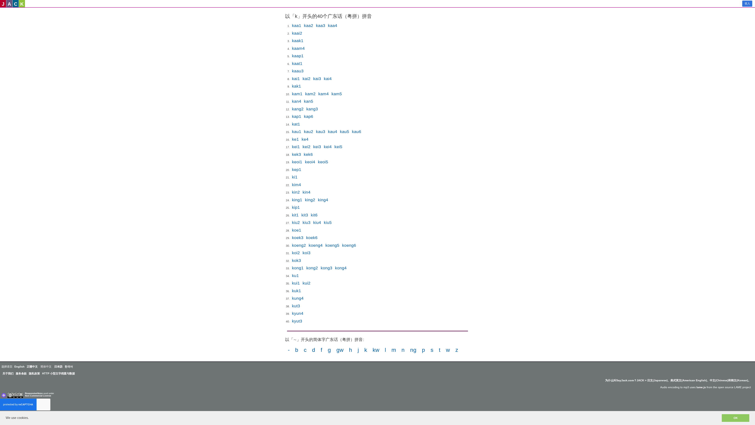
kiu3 (306, 222)
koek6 (312, 237)
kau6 (356, 131)
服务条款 (21, 373)
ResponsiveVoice (34, 393)
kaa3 (320, 25)
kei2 (306, 146)
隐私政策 (34, 373)
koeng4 (316, 245)
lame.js (701, 387)
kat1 (296, 124)
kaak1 (297, 40)
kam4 (323, 93)
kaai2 (297, 33)
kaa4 (332, 25)
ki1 (294, 177)
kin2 (296, 192)
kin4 (306, 192)
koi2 (296, 252)
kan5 (308, 101)
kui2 (306, 283)
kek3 (296, 154)
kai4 (328, 78)
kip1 (296, 207)
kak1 (296, 86)
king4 (323, 200)
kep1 (296, 169)
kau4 (332, 131)
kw (376, 350)
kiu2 (296, 222)
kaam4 (298, 48)
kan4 (296, 101)
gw (339, 350)
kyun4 (297, 313)
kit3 (304, 215)
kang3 (312, 109)
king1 (297, 200)
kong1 (298, 268)
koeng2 (299, 245)
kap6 (308, 116)
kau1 (296, 131)
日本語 (58, 366)
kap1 (296, 116)
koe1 (296, 230)
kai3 (317, 78)
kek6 (308, 154)
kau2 (308, 131)
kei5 (338, 146)
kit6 (314, 215)
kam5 (336, 93)
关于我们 (8, 373)
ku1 (295, 275)
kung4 (298, 298)
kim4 (296, 184)
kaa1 (296, 25)
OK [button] (736, 417)
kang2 (298, 109)
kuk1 (296, 290)
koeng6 (349, 245)
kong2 (312, 268)
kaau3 (298, 71)
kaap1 (298, 56)
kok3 (296, 260)
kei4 (328, 146)
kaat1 (297, 63)
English (19, 366)
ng (413, 350)
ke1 (295, 139)
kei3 (317, 146)
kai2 (306, 78)
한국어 (69, 366)
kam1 (297, 93)
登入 (747, 3)
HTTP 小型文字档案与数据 (58, 373)
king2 (310, 200)
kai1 (296, 78)
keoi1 (297, 162)
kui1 (296, 283)
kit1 (295, 215)
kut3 (296, 306)
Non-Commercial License (38, 396)
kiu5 (328, 222)
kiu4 (317, 222)
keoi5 (323, 162)
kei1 (296, 146)
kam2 (310, 93)
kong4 (341, 268)
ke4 (305, 139)
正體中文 (32, 366)
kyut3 (297, 321)
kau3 (320, 131)
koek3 (297, 237)
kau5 (344, 131)
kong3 (326, 268)
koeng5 (332, 245)
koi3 (306, 252)
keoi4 (310, 162)
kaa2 (308, 25)
